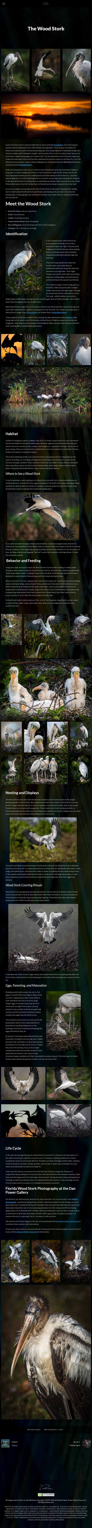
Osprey (70, 317)
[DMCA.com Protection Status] (46, 1496)
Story (61, 1429)
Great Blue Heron (59, 312)
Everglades (58, 145)
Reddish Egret (26, 165)
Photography (51, 1429)
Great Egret (32, 312)
